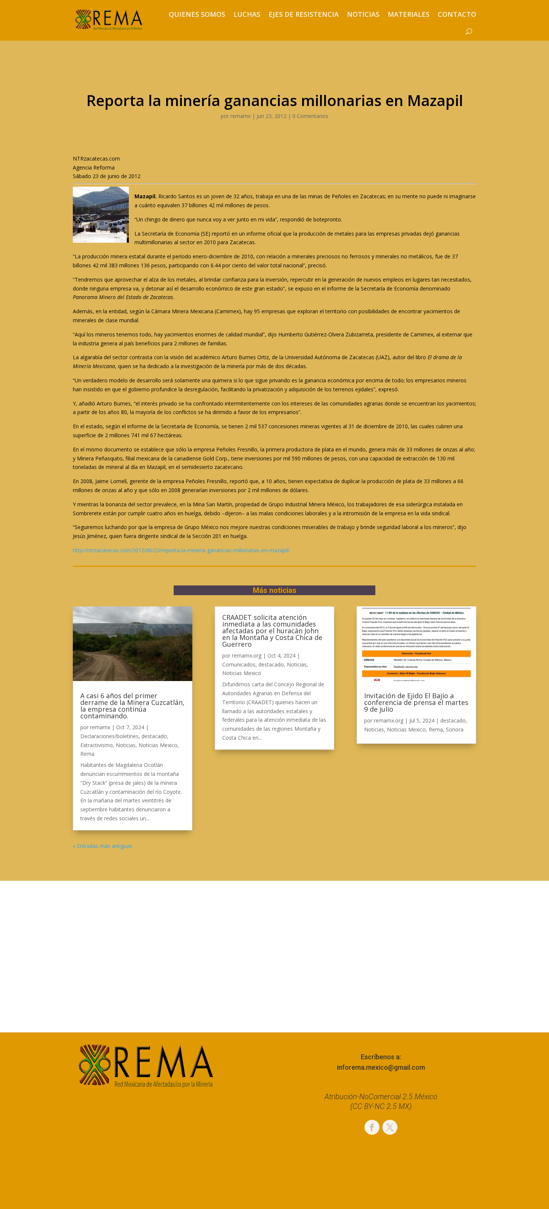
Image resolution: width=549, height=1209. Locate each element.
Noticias (363, 14)
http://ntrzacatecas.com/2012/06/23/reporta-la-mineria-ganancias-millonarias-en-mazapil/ (181, 550)
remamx (240, 115)
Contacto (457, 14)
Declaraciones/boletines (109, 736)
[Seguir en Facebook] (372, 1127)
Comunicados (238, 664)
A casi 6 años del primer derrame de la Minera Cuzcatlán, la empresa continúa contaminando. (132, 705)
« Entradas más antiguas (102, 845)
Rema (87, 753)
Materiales (408, 14)
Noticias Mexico (158, 745)
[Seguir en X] (389, 1127)
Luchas (246, 14)
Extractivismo (96, 745)
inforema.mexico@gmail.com (381, 1067)
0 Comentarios (310, 115)
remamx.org (246, 655)
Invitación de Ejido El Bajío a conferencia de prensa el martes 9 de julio (416, 702)
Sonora (454, 729)
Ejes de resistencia (304, 14)
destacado (154, 736)
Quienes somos (197, 14)
